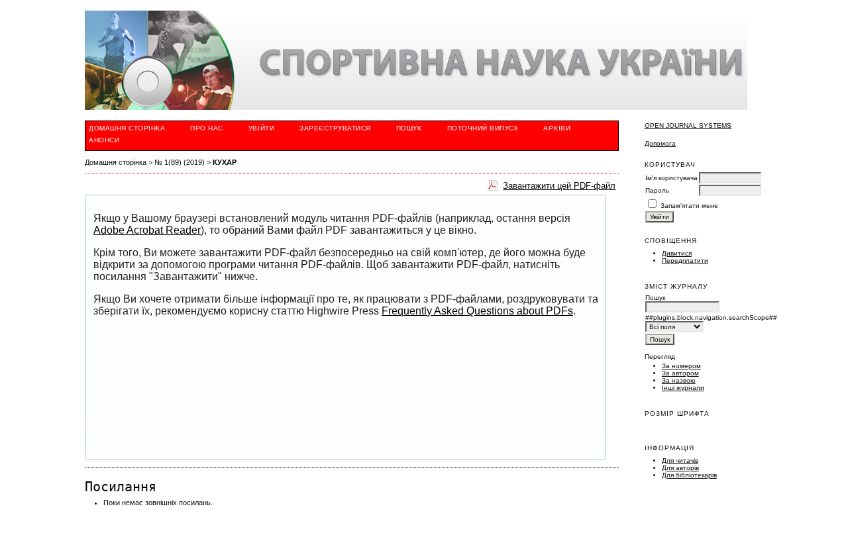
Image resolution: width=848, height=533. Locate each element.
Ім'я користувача (671, 177)
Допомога (660, 143)
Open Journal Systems (688, 125)
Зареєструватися (335, 128)
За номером (681, 365)
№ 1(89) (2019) (179, 162)
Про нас (206, 128)
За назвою (679, 380)
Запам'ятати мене (689, 205)
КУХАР (225, 162)
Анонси (104, 140)
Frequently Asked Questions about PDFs (477, 310)
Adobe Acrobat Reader (147, 230)
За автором (680, 373)
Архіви (556, 128)
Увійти (261, 128)
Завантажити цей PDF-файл (559, 186)
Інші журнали (683, 387)
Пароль (657, 190)
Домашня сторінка (127, 128)
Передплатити (685, 260)
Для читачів (680, 460)
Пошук (409, 128)
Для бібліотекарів (689, 475)
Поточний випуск (483, 128)
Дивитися (677, 253)
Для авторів (680, 467)
